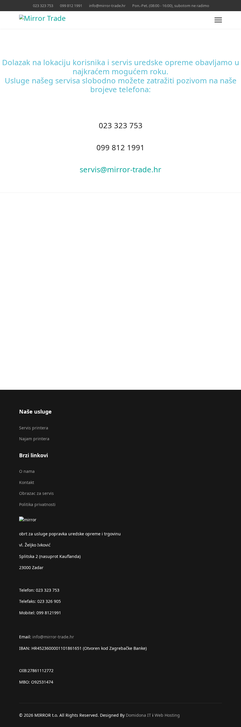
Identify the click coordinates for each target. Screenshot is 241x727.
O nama (27, 471)
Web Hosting (167, 715)
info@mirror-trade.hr (107, 5)
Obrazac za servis (36, 493)
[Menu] (218, 20)
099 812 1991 (71, 5)
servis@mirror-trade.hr (120, 169)
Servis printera (33, 428)
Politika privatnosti (37, 504)
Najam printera (34, 438)
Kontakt (26, 482)
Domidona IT (139, 715)
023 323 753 (43, 5)
